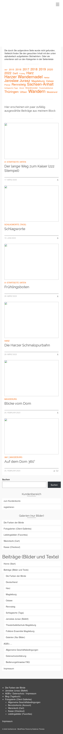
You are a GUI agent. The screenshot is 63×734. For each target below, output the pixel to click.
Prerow (7, 84)
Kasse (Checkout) (16, 710)
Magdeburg (38, 80)
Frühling (22, 73)
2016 (18, 69)
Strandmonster (31, 87)
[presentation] (31, 141)
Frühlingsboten (16, 287)
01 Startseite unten (15, 161)
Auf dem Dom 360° (19, 461)
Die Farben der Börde (15, 687)
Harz (30, 72)
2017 (26, 69)
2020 (50, 69)
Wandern (36, 90)
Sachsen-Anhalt (40, 83)
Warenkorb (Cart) (16, 708)
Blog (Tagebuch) (13, 696)
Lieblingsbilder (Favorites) (20, 713)
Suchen (6, 479)
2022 (7, 72)
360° (6, 70)
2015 (11, 69)
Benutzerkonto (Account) (19, 705)
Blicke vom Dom (17, 403)
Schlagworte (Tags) (11, 88)
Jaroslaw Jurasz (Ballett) (16, 690)
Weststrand (52, 92)
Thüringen (11, 91)
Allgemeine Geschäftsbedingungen (24, 702)
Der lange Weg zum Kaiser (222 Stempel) (29, 168)
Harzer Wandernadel (23, 76)
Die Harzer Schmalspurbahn (27, 345)
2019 (42, 69)
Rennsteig (19, 84)
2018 (34, 69)
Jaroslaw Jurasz (17, 80)
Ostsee (50, 80)
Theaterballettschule (46, 88)
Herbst (46, 77)
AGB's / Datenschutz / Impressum (20, 693)
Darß (15, 73)
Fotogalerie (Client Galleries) (18, 699)
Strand (21, 88)
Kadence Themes (38, 729)
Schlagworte (14, 229)
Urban (23, 91)
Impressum (7, 721)
